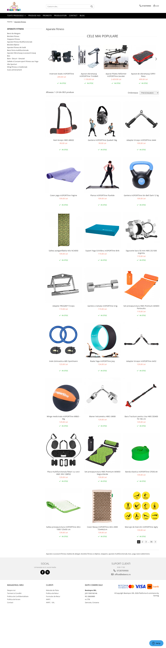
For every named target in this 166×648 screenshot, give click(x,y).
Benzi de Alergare (13, 33)
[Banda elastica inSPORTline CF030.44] (141, 451)
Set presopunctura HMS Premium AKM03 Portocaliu (141, 307)
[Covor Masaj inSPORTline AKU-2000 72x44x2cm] (102, 506)
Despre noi (11, 590)
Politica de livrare (13, 599)
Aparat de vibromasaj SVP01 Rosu (143, 74)
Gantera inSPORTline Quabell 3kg (102, 140)
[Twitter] (47, 572)
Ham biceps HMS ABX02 (63, 140)
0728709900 (122, 570)
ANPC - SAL (50, 602)
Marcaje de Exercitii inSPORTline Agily (141, 527)
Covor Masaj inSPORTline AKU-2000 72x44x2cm (102, 528)
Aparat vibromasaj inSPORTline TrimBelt (89, 74)
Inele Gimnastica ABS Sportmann (63, 361)
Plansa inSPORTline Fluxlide (102, 195)
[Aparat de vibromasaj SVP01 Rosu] (143, 57)
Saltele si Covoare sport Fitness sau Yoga (22, 61)
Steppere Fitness (13, 39)
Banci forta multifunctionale (18, 50)
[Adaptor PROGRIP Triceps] (63, 285)
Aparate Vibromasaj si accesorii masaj (21, 53)
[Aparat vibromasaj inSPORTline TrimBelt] (89, 57)
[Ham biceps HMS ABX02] (63, 119)
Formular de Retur (53, 596)
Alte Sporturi (12, 64)
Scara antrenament (14, 70)
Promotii (47, 15)
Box (8, 56)
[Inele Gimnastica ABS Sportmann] (63, 340)
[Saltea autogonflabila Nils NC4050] (63, 230)
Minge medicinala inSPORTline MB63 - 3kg (63, 417)
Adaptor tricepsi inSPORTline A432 (141, 361)
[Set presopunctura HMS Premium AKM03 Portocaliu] (141, 285)
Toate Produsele (15, 15)
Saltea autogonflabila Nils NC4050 (63, 250)
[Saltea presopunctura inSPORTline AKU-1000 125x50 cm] (63, 506)
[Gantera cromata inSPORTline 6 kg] (102, 285)
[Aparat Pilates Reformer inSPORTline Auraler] (116, 57)
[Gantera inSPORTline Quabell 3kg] (102, 119)
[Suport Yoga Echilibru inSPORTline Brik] (102, 230)
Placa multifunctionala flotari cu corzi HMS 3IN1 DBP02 (63, 472)
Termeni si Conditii (14, 593)
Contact (73, 15)
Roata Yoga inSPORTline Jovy (102, 361)
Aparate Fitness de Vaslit (16, 47)
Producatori (60, 15)
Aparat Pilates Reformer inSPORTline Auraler (116, 74)
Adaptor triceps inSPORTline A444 (141, 140)
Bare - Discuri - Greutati (16, 58)
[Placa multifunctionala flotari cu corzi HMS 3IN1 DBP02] (63, 451)
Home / (10, 21)
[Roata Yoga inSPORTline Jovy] (102, 340)
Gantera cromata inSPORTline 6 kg (102, 306)
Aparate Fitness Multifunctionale (19, 42)
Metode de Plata (52, 590)
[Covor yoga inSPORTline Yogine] (63, 175)
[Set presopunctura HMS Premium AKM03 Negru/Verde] (102, 451)
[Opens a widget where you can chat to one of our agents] (156, 643)
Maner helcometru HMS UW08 (102, 416)
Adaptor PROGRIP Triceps (64, 306)
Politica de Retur (52, 593)
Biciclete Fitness (13, 36)
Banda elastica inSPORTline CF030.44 (141, 471)
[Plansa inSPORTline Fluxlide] (102, 175)
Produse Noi (34, 15)
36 (151, 541)
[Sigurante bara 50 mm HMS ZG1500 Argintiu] (141, 230)
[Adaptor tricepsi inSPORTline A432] (141, 340)
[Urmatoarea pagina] (155, 541)
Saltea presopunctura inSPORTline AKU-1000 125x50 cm (63, 528)
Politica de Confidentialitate (17, 596)
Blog (82, 15)
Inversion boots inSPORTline (61, 73)
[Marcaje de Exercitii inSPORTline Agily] (141, 506)
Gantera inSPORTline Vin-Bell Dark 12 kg (141, 195)
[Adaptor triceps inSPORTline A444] (141, 119)
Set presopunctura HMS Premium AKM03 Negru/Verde (102, 472)
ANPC (48, 599)
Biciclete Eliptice (13, 44)
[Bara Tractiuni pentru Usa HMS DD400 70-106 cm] (141, 396)
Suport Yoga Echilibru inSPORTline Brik (102, 250)
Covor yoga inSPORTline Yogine (63, 195)
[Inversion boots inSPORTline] (61, 56)
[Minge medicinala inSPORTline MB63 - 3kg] (63, 396)
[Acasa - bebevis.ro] (20, 6)
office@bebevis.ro (122, 574)
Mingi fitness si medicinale (17, 67)
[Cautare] (91, 6)
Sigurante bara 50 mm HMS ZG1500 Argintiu (141, 251)
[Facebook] (42, 572)
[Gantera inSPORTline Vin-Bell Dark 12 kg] (141, 175)
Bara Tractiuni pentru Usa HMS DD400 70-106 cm (141, 417)
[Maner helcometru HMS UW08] (102, 396)
